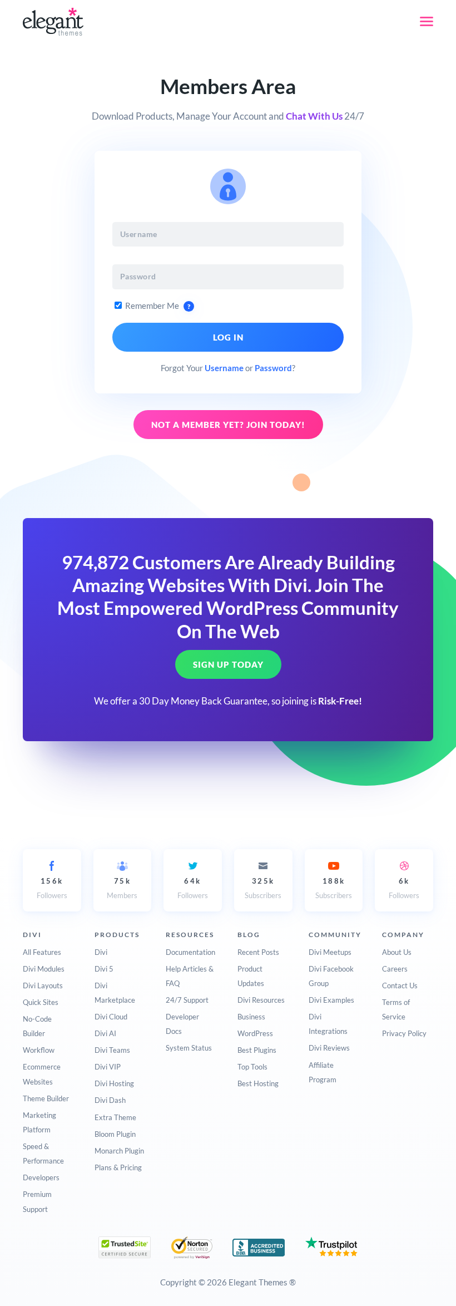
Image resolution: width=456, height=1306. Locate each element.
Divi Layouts (43, 985)
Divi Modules (44, 968)
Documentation (190, 952)
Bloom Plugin (115, 1134)
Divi (101, 952)
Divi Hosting (114, 1083)
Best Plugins (256, 1050)
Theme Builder (46, 1098)
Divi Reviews (329, 1047)
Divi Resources (261, 999)
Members (122, 888)
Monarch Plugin (119, 1150)
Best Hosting (258, 1083)
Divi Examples (331, 999)
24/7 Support (187, 999)
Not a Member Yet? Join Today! (228, 425)
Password (273, 368)
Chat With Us (314, 116)
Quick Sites (40, 1002)
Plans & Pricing (118, 1167)
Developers (41, 1177)
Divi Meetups (330, 952)
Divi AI (105, 1033)
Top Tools (252, 1066)
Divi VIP (108, 1066)
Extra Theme (115, 1117)
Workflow (38, 1050)
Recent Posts (258, 952)
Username (224, 368)
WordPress (255, 1033)
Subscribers (263, 888)
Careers (395, 968)
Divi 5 (104, 968)
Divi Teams (112, 1050)
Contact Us (400, 985)
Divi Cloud (111, 1016)
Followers (52, 888)
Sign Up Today (228, 664)
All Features (42, 952)
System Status (189, 1047)
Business (251, 1016)
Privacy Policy (404, 1033)
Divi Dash (110, 1100)
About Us (397, 952)
